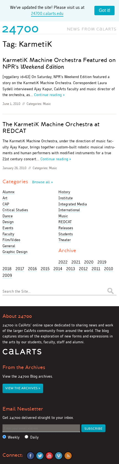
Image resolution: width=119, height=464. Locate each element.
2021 (75, 262)
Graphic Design (14, 251)
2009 (7, 275)
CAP (5, 204)
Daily (34, 437)
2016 (32, 268)
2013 (70, 268)
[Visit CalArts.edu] (22, 353)
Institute (65, 198)
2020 (89, 262)
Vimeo (59, 456)
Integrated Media (72, 204)
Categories (27, 181)
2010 (108, 268)
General (8, 246)
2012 (83, 268)
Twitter (40, 456)
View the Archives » (22, 388)
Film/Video (11, 240)
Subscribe (93, 429)
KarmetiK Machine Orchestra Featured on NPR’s (59, 63)
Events (7, 228)
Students (65, 234)
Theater (64, 240)
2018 (7, 268)
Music (47, 104)
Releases (65, 228)
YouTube (49, 456)
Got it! (104, 10)
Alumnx (8, 192)
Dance (7, 216)
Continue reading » (49, 94)
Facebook (30, 456)
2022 (63, 262)
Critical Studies (15, 210)
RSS (68, 456)
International (69, 210)
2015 (45, 268)
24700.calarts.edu (47, 13)
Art (4, 198)
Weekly (14, 437)
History (64, 192)
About (17, 316)
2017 (19, 268)
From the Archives (23, 367)
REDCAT (65, 222)
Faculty (8, 234)
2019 (101, 262)
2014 (57, 268)
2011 (96, 268)
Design (8, 222)
